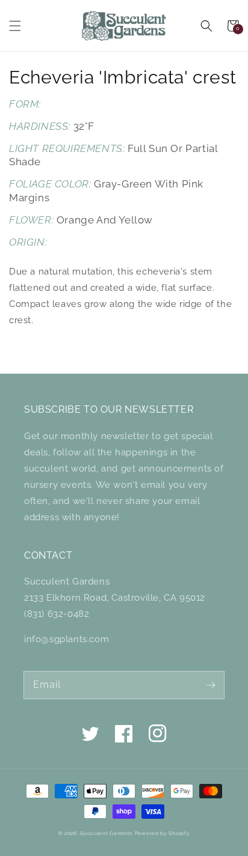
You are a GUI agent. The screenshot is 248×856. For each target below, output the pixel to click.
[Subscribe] (210, 685)
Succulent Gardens (106, 833)
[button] (15, 26)
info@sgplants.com (66, 639)
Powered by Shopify (162, 833)
